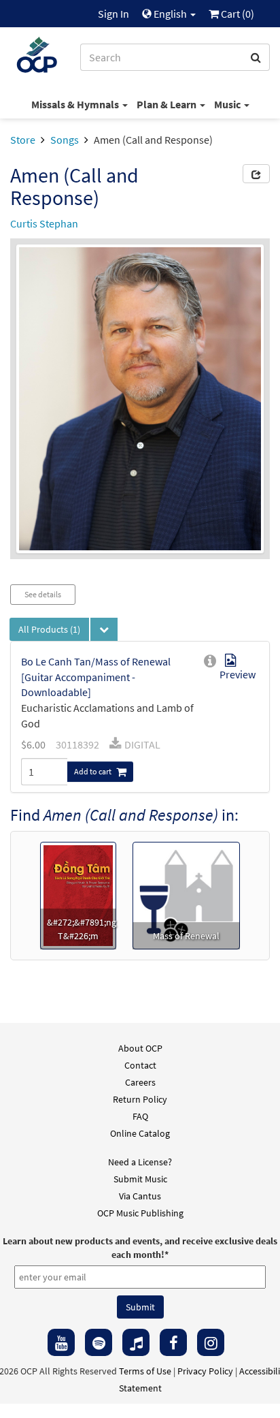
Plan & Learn (167, 104)
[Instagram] (210, 1342)
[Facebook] (173, 1342)
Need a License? (140, 1162)
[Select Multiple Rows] (104, 629)
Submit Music (140, 1179)
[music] (136, 1342)
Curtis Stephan (44, 223)
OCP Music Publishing (140, 1213)
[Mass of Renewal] (186, 894)
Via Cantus (140, 1196)
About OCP (140, 1048)
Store (22, 139)
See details (42, 594)
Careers (140, 1082)
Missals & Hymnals (76, 104)
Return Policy (140, 1099)
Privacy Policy (205, 1371)
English (170, 13)
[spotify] (98, 1342)
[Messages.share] (256, 173)
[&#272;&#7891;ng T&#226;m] (78, 894)
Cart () (236, 13)
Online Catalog (140, 1133)
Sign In (113, 13)
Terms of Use (145, 1371)
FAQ (140, 1116)
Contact (140, 1065)
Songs (64, 139)
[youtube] (61, 1342)
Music (228, 104)
